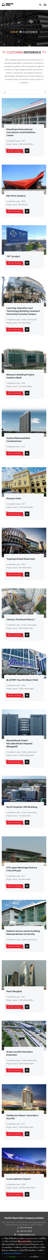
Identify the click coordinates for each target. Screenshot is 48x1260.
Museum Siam (13, 498)
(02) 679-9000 (26, 1227)
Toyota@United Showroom (20, 559)
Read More (14, 151)
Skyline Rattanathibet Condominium (18, 439)
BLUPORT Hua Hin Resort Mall (22, 680)
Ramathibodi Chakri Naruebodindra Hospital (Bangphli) (19, 743)
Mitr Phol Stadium (16, 196)
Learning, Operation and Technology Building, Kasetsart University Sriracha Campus (23, 311)
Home (14, 32)
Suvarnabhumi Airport (18, 1179)
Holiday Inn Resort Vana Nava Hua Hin (22, 1117)
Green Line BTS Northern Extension (19, 1053)
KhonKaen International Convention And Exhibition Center (21, 132)
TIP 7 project (13, 256)
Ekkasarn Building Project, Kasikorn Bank (20, 376)
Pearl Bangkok (14, 991)
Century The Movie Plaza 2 (20, 619)
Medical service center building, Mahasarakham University (23, 932)
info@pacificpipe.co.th (26, 1234)
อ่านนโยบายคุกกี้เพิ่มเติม (12, 1253)
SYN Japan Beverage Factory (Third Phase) (21, 869)
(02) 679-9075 (26, 1231)
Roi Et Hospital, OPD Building (21, 807)
